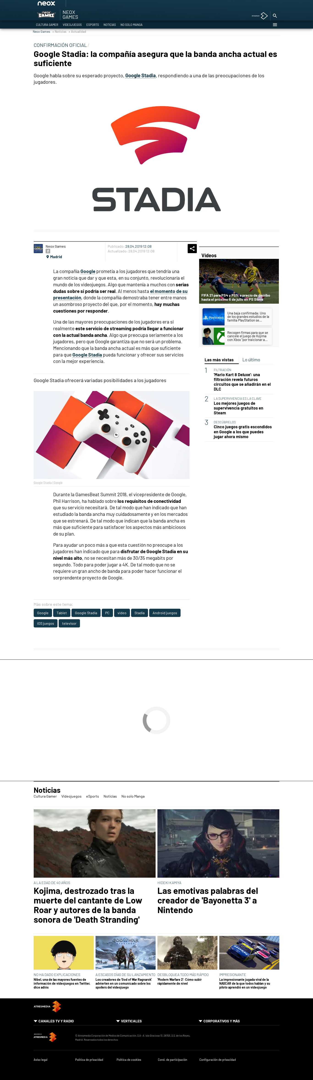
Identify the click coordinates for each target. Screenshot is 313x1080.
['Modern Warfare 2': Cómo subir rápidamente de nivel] (187, 953)
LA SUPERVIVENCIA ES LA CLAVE (237, 398)
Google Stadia (86, 613)
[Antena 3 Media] (52, 1037)
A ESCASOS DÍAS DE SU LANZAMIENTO (125, 974)
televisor (69, 623)
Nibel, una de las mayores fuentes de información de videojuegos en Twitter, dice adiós (62, 983)
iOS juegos (45, 623)
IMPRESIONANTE (232, 974)
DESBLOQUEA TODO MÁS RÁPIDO (183, 974)
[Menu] (274, 24)
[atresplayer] (258, 16)
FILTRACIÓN (222, 370)
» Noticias (59, 31)
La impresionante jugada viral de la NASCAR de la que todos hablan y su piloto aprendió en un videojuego (244, 983)
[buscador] (274, 16)
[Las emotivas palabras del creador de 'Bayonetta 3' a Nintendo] (218, 843)
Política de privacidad (89, 1059)
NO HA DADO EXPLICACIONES (57, 974)
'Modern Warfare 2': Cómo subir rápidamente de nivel (179, 981)
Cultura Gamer (47, 25)
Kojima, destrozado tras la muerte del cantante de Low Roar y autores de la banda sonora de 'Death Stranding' (88, 905)
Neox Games (41, 31)
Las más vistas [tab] (219, 359)
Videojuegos (72, 25)
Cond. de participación (172, 1059)
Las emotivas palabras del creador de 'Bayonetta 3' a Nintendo (207, 900)
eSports (92, 25)
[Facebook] (48, 251)
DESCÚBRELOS (225, 422)
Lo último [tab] (251, 359)
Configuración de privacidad (217, 1059)
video (122, 613)
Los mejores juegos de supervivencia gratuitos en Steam (238, 408)
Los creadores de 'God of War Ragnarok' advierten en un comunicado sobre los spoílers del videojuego (124, 983)
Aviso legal (40, 1059)
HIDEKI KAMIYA (169, 882)
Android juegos (165, 613)
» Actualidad (77, 31)
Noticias (110, 25)
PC (107, 613)
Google (43, 613)
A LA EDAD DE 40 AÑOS (52, 882)
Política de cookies (129, 1059)
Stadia (140, 613)
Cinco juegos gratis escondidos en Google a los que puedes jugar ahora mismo (243, 431)
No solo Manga (132, 25)
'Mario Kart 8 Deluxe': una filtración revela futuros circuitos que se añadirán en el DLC (242, 381)
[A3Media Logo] (47, 1011)
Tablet (62, 613)
